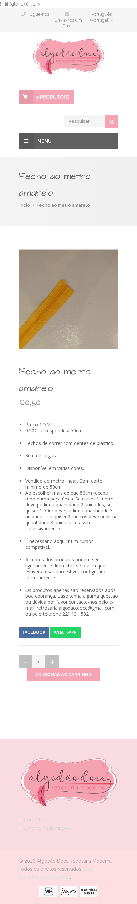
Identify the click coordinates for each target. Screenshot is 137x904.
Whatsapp (65, 632)
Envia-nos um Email (68, 23)
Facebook (34, 632)
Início (24, 205)
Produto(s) (52, 97)
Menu (44, 141)
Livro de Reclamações (48, 828)
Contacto (33, 819)
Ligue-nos (39, 14)
